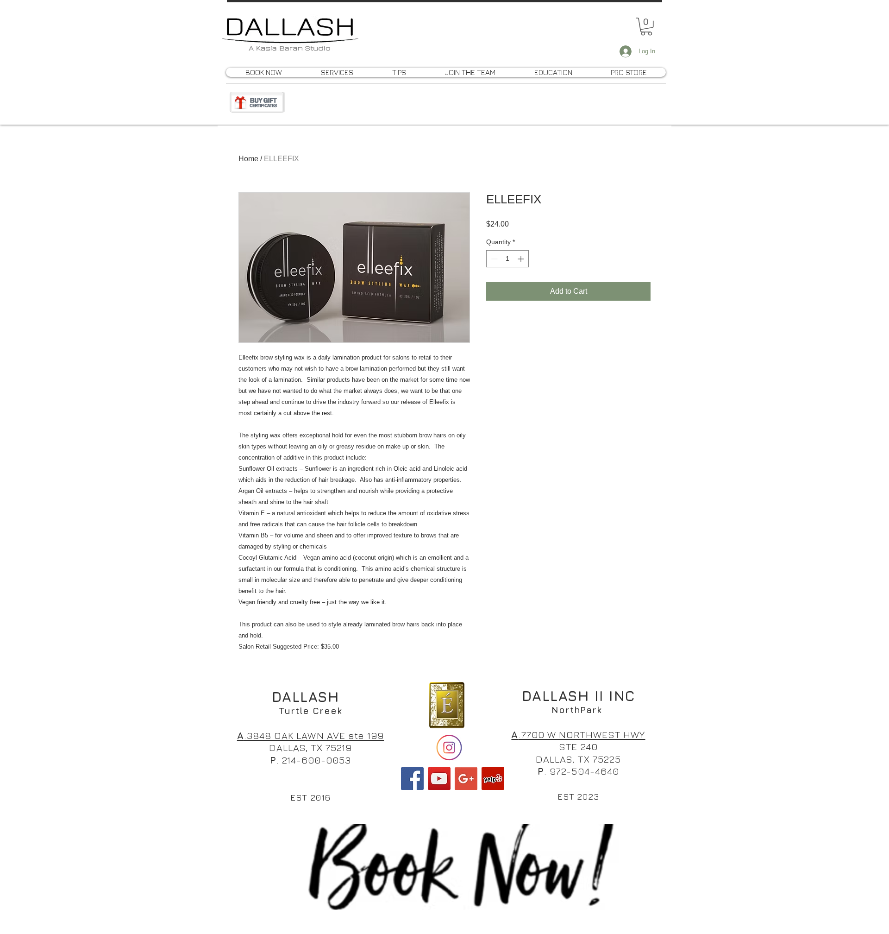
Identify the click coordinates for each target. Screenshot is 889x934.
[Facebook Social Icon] (412, 778)
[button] (646, 27)
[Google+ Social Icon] (466, 778)
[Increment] (521, 259)
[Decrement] (493, 259)
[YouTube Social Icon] (439, 778)
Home (248, 159)
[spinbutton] (507, 259)
